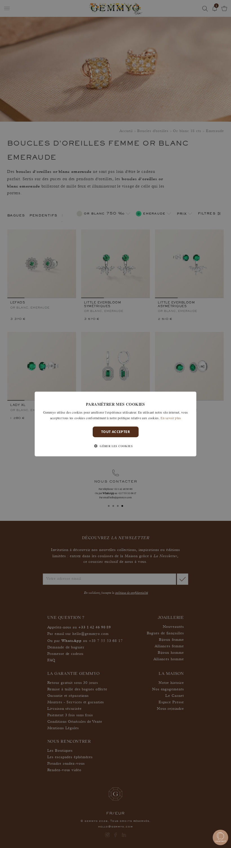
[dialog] (115, 424)
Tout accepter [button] (115, 431)
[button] (115, 446)
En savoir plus (171, 418)
